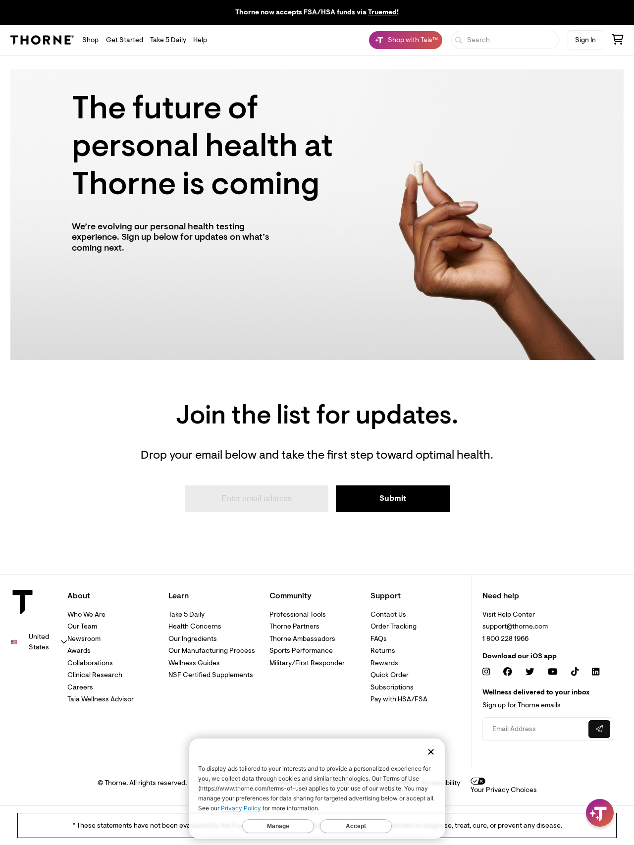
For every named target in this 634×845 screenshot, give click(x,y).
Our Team (82, 626)
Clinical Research (94, 675)
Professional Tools (297, 614)
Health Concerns (194, 626)
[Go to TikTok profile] (575, 672)
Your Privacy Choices (504, 790)
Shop (90, 40)
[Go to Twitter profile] (530, 672)
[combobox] (38, 642)
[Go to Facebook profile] (507, 672)
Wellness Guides (194, 663)
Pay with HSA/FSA (398, 699)
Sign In (585, 40)
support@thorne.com (515, 626)
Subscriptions (392, 687)
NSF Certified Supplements (210, 675)
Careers (80, 687)
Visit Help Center (508, 614)
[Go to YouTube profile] (553, 672)
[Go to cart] (618, 41)
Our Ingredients (192, 638)
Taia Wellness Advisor (100, 699)
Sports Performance (301, 650)
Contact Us (388, 614)
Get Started (124, 40)
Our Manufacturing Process (211, 650)
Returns (382, 650)
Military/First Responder (307, 663)
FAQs (378, 638)
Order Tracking (393, 626)
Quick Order (389, 675)
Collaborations (90, 663)
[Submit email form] (599, 729)
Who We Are (86, 614)
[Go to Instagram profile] (486, 672)
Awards (79, 650)
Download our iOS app (519, 656)
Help (200, 40)
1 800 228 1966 (505, 638)
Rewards (384, 663)
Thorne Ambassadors (302, 638)
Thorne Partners (294, 626)
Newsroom (84, 638)
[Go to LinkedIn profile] (595, 672)
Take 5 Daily (168, 40)
